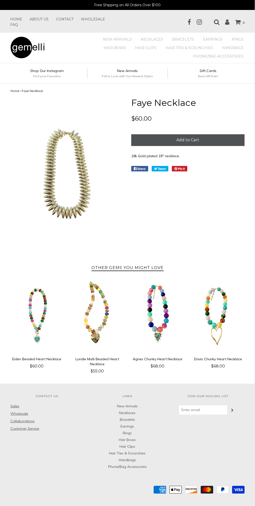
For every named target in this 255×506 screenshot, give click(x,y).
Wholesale (93, 19)
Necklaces (152, 39)
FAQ (14, 24)
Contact (64, 19)
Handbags (233, 48)
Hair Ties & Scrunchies (189, 48)
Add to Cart (187, 140)
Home (16, 19)
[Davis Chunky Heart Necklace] (218, 316)
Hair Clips (145, 48)
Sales (14, 406)
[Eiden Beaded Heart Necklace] (37, 316)
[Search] (214, 22)
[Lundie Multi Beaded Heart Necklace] (97, 316)
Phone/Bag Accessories (218, 56)
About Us (39, 19)
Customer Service (24, 428)
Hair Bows (115, 48)
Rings (238, 39)
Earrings (213, 39)
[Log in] (224, 22)
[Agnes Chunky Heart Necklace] (157, 316)
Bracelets (183, 39)
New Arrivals (117, 39)
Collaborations (22, 421)
